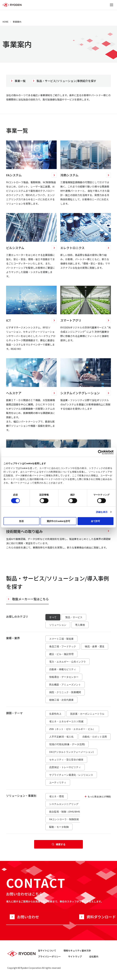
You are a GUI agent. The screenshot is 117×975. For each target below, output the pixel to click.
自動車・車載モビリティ (62, 669)
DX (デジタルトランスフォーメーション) (71, 751)
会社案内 (93, 956)
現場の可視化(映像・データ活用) (67, 744)
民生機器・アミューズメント (65, 684)
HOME (5, 22)
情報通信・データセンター (63, 676)
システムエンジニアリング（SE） (67, 803)
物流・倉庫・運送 (94, 646)
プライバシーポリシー (49, 956)
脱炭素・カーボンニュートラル (87, 713)
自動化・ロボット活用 (94, 736)
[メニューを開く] (111, 5)
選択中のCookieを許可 (58, 521)
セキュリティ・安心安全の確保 (66, 759)
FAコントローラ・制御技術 (64, 819)
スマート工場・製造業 (61, 638)
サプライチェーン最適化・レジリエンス (71, 774)
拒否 (21, 521)
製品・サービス (73, 617)
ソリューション (57, 624)
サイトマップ (75, 956)
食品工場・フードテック (62, 646)
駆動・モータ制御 (59, 826)
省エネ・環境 (56, 796)
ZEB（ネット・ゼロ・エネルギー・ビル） (72, 728)
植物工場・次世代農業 (61, 699)
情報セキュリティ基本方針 (77, 950)
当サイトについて (47, 950)
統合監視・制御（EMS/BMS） (65, 811)
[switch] (44, 500)
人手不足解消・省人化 (61, 736)
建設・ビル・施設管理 (61, 653)
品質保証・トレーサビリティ (65, 767)
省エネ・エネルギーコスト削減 (66, 721)
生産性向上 (55, 713)
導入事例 (80, 624)
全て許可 (95, 521)
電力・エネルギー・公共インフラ (67, 661)
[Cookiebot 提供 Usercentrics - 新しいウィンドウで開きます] (100, 452)
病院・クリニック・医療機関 (65, 692)
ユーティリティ (57, 782)
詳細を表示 (102, 511)
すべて (53, 617)
